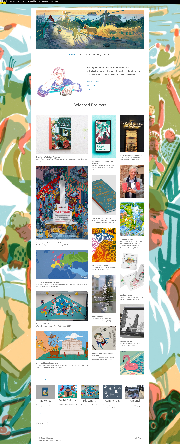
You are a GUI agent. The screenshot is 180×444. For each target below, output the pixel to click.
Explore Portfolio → (93, 81)
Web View (137, 438)
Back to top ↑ (41, 413)
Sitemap (49, 438)
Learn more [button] (54, 1)
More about (92, 86)
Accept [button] (3, 3)
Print (43, 438)
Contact (90, 90)
